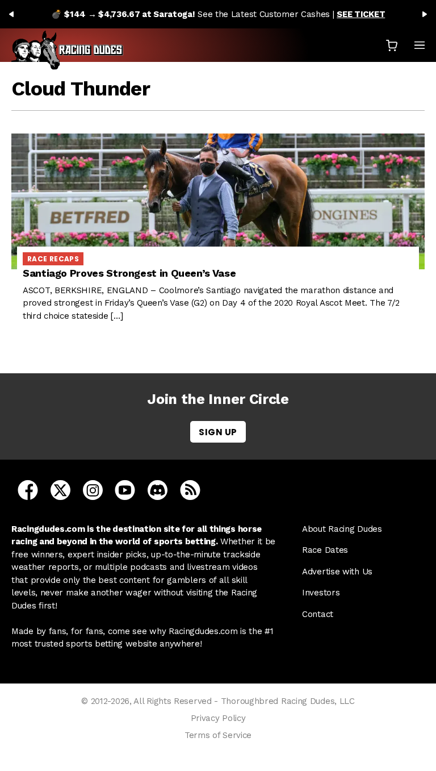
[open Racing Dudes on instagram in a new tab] (93, 489)
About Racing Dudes (342, 529)
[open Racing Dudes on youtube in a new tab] (125, 489)
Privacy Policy (218, 718)
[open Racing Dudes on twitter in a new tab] (60, 489)
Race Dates (325, 550)
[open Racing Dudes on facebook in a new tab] (28, 489)
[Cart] (391, 45)
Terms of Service (218, 735)
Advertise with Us (337, 571)
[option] (218, 14)
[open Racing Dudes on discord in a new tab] (157, 489)
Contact (317, 614)
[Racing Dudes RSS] (190, 489)
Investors (320, 592)
